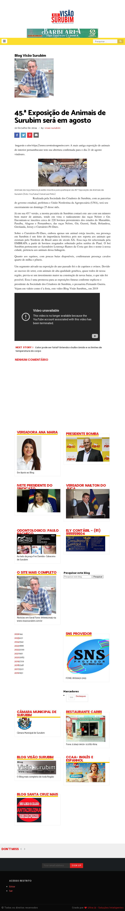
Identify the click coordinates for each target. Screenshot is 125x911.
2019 (19, 661)
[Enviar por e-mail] (36, 135)
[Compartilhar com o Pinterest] (29, 135)
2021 (18, 654)
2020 (19, 657)
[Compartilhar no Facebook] (17, 135)
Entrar (12, 887)
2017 (18, 669)
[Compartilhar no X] (23, 135)
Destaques (78, 697)
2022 (19, 650)
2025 (18, 638)
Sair (11, 891)
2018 (19, 665)
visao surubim (52, 128)
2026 (18, 634)
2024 (18, 642)
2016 (18, 673)
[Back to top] (117, 903)
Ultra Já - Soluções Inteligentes (105, 908)
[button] (4, 41)
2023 (19, 646)
